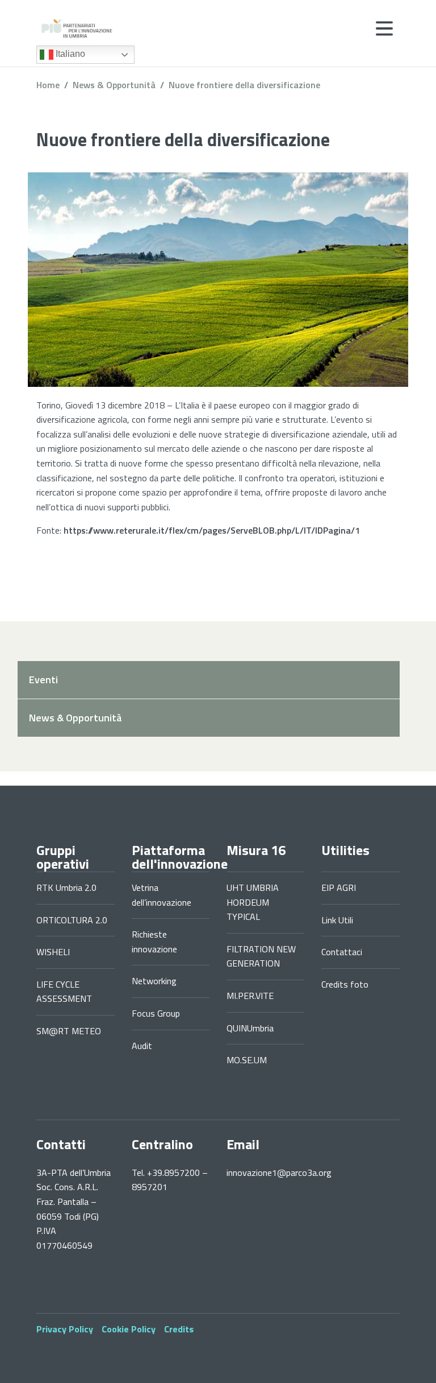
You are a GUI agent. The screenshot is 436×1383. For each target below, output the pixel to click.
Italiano (69, 54)
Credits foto (344, 984)
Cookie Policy (129, 1329)
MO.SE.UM (247, 1060)
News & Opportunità (114, 85)
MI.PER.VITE (250, 995)
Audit (142, 1045)
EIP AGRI (338, 887)
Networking (154, 981)
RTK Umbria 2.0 (66, 887)
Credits (179, 1329)
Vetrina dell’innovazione (161, 895)
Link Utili (337, 920)
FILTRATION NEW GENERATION (261, 956)
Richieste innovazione (154, 941)
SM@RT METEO (68, 1031)
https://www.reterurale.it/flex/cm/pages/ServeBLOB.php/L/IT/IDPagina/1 (212, 530)
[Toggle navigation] (384, 28)
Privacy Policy (64, 1329)
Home (48, 85)
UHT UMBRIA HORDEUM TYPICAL (253, 902)
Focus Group (156, 1013)
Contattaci (341, 952)
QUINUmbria (250, 1028)
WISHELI (53, 952)
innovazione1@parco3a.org (279, 1172)
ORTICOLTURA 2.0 (71, 920)
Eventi (43, 679)
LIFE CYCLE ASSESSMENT (64, 991)
